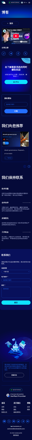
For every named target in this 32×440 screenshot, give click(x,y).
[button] (26, 3)
